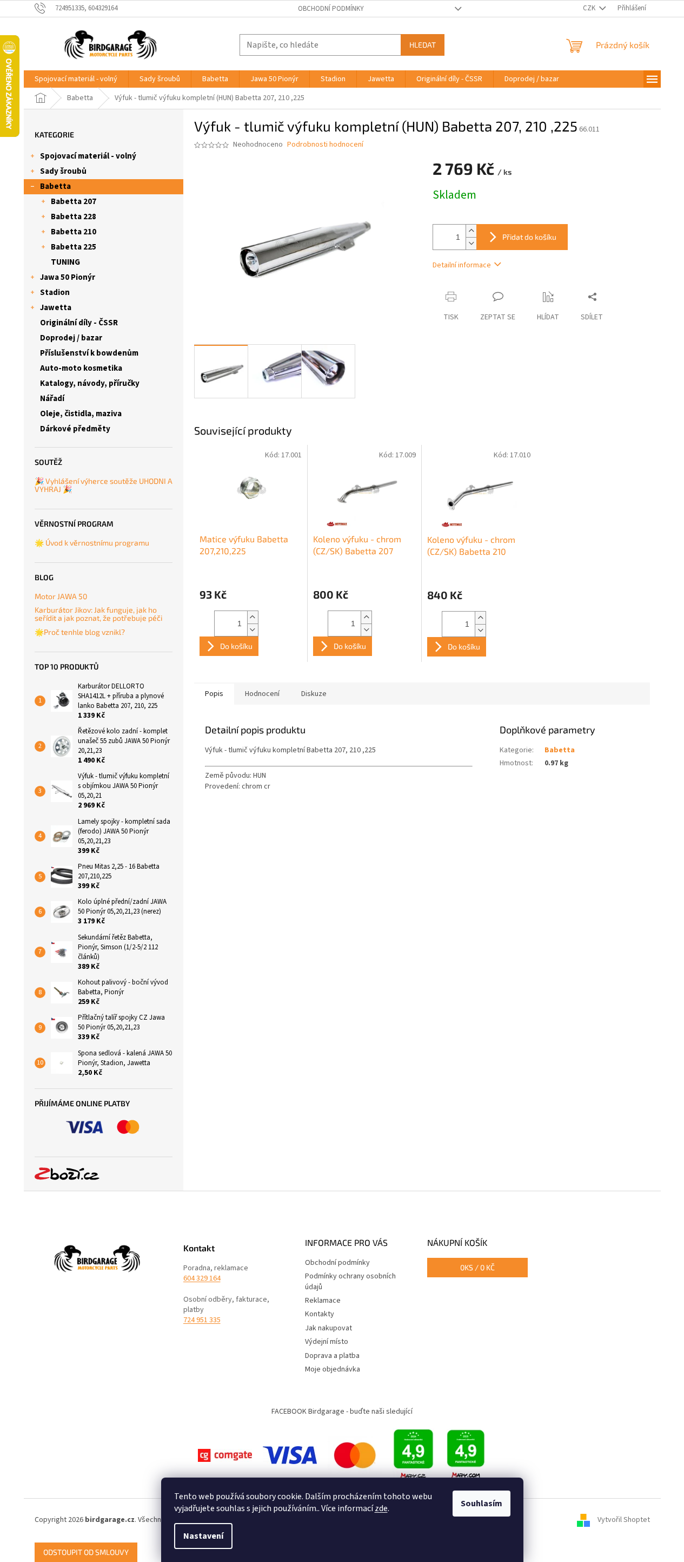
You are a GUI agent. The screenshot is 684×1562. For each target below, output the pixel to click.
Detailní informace (462, 265)
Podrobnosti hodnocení (325, 145)
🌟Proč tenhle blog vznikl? (80, 632)
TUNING (65, 262)
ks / (477, 1267)
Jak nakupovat (328, 1328)
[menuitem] (76, 79)
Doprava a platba (332, 1355)
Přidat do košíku (529, 236)
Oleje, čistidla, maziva (81, 413)
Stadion (55, 292)
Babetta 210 (73, 232)
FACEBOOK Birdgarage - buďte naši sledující (342, 1411)
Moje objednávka (332, 1369)
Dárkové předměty (75, 429)
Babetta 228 (73, 216)
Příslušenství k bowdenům (89, 353)
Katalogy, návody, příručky (90, 383)
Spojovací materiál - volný (88, 156)
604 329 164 (202, 1279)
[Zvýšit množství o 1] (471, 231)
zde (381, 1508)
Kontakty (319, 1314)
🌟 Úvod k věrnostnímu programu (92, 543)
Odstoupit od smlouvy (86, 1552)
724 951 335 (202, 1320)
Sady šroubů (63, 171)
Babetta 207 (73, 201)
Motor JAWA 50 (61, 596)
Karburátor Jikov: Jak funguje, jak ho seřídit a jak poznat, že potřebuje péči (98, 614)
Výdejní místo (326, 1341)
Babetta (55, 186)
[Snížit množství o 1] (471, 243)
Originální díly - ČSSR (79, 323)
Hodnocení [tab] (262, 693)
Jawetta (55, 307)
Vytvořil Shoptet (623, 1520)
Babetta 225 (73, 247)
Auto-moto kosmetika (81, 368)
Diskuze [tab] (314, 693)
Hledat (422, 44)
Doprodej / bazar (71, 338)
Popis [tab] (214, 693)
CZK (590, 8)
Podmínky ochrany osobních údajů (350, 1281)
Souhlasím (481, 1504)
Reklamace (323, 1300)
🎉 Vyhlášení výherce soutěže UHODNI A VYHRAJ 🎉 (103, 485)
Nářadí (52, 398)
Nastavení (203, 1536)
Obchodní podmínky (331, 9)
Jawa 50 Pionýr (67, 277)
